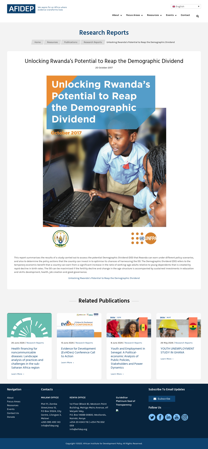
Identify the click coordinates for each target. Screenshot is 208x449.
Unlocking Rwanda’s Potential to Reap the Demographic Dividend (104, 278)
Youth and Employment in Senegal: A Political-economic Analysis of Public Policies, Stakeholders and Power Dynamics (128, 358)
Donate (11, 416)
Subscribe (164, 398)
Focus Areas (13, 401)
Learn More (16, 374)
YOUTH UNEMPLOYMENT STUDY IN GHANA (177, 351)
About (10, 397)
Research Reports (104, 33)
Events (11, 409)
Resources (12, 405)
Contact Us (13, 413)
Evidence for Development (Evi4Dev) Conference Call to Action (78, 353)
